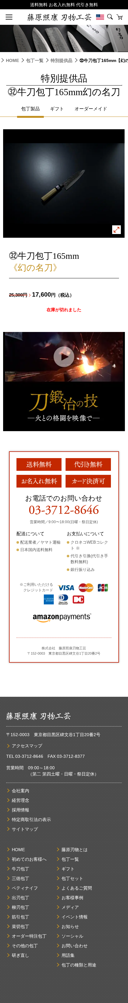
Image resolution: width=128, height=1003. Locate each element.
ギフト (68, 868)
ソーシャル (72, 936)
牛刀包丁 (20, 868)
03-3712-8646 (29, 756)
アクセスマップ (27, 746)
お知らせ (70, 926)
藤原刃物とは (75, 849)
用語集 (68, 955)
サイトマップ (25, 829)
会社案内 (20, 790)
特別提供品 (61, 60)
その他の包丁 (25, 945)
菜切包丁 (20, 926)
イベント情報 (75, 916)
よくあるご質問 (77, 888)
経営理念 (20, 800)
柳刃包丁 (20, 907)
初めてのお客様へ (29, 859)
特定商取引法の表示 (31, 819)
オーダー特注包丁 (29, 936)
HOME (12, 60)
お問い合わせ (75, 945)
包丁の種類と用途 (79, 964)
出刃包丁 (20, 897)
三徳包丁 (20, 878)
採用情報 (20, 809)
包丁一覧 (34, 60)
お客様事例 (72, 897)
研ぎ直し (20, 955)
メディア (70, 907)
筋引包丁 (20, 916)
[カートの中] (119, 17)
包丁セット (72, 878)
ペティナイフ (25, 888)
